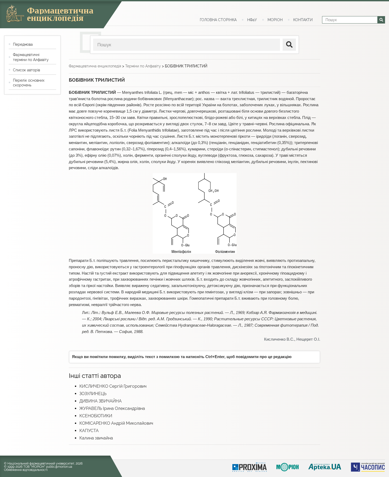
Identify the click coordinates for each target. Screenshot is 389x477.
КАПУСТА (89, 430)
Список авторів (26, 70)
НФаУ (252, 20)
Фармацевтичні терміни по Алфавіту (31, 57)
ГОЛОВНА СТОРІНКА (218, 20)
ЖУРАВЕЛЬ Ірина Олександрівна (112, 408)
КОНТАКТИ (303, 20)
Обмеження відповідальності (26, 470)
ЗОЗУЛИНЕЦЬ (92, 393)
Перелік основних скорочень (28, 82)
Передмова (23, 44)
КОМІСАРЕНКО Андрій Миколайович (116, 423)
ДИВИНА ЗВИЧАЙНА (100, 401)
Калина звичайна (96, 438)
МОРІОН (275, 20)
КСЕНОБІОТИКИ (95, 415)
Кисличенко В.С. (279, 339)
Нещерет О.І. (308, 339)
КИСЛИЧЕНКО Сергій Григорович (113, 386)
